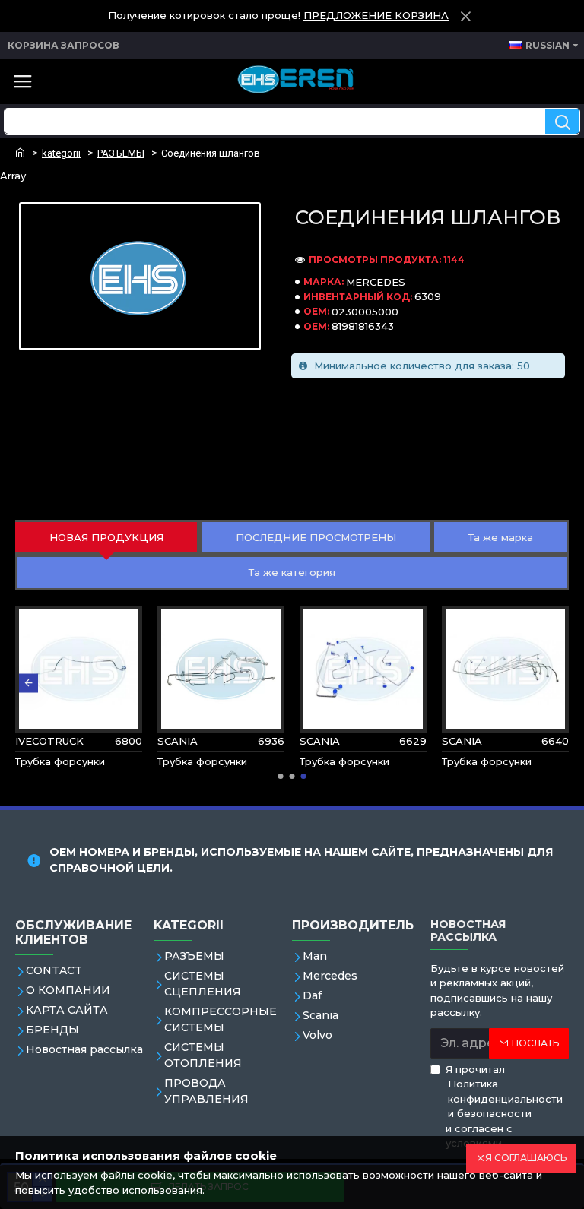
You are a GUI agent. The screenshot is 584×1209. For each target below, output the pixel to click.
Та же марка (500, 537)
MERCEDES (375, 282)
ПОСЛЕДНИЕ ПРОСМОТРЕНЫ (316, 537)
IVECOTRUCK (49, 741)
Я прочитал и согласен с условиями (504, 1106)
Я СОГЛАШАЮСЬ (526, 1157)
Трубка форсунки (60, 761)
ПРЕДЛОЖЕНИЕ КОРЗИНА (376, 15)
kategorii (61, 153)
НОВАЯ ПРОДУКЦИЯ (106, 537)
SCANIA (177, 741)
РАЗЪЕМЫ (120, 153)
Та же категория (292, 572)
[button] (28, 682)
